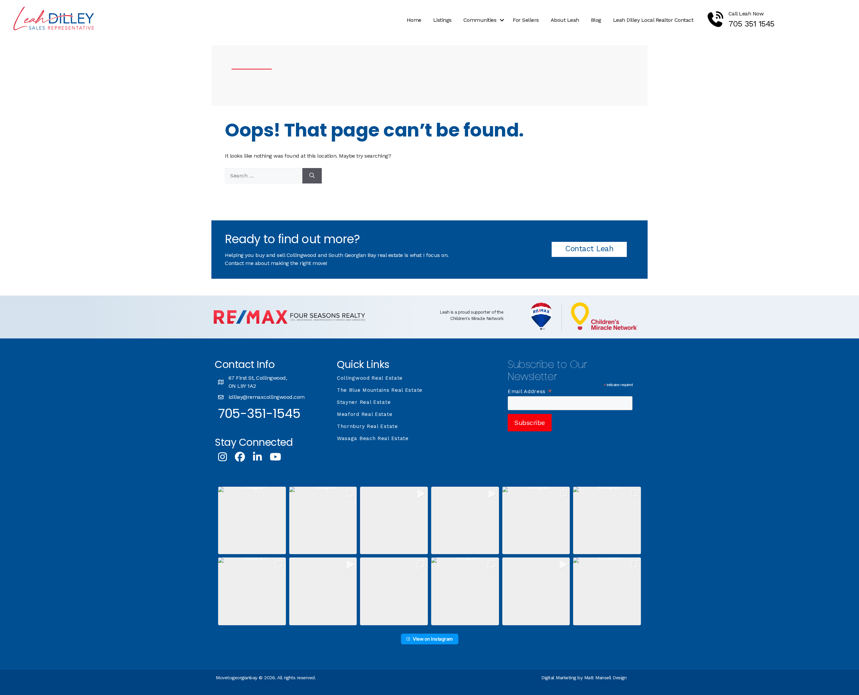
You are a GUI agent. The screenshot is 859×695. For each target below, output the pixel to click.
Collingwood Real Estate (370, 378)
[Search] (312, 175)
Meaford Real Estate (364, 414)
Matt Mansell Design (605, 677)
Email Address (530, 391)
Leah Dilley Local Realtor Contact (653, 20)
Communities (480, 20)
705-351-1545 (259, 413)
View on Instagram (433, 639)
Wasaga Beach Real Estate (373, 438)
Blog (596, 20)
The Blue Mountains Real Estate (379, 390)
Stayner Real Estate (364, 402)
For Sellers (526, 20)
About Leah (565, 20)
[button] (502, 20)
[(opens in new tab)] (289, 322)
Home (414, 20)
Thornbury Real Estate (367, 426)
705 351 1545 (751, 24)
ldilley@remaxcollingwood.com (267, 397)
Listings (442, 20)
